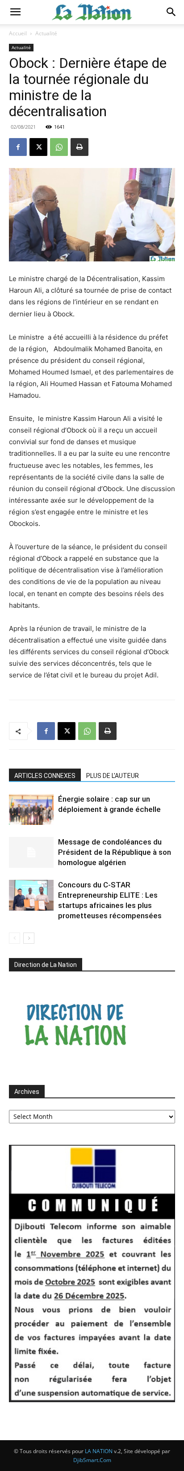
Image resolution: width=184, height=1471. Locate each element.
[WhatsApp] (59, 147)
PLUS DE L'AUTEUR (112, 775)
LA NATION (99, 1451)
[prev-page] (14, 938)
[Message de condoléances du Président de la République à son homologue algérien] (31, 852)
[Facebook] (18, 147)
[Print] (79, 147)
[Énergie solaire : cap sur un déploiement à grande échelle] (31, 809)
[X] (38, 147)
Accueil (18, 33)
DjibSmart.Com (92, 1460)
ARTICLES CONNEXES (44, 775)
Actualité (46, 33)
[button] (15, 12)
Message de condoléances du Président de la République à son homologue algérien (114, 852)
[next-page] (28, 938)
